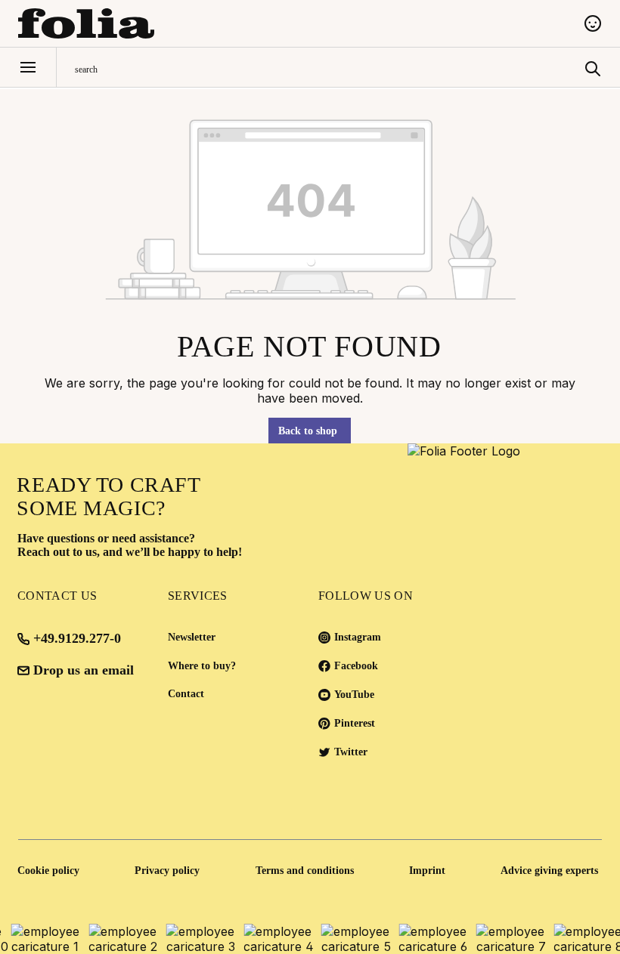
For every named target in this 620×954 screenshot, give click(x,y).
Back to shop (307, 431)
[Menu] (28, 67)
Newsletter (191, 637)
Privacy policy (167, 870)
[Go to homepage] (292, 23)
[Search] (593, 67)
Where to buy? (202, 666)
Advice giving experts (549, 870)
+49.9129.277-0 (77, 638)
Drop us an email (83, 670)
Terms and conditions (305, 870)
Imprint (427, 870)
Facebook (356, 666)
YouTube (354, 694)
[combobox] (326, 67)
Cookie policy (48, 870)
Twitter (350, 752)
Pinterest (354, 723)
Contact (186, 693)
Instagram (357, 637)
